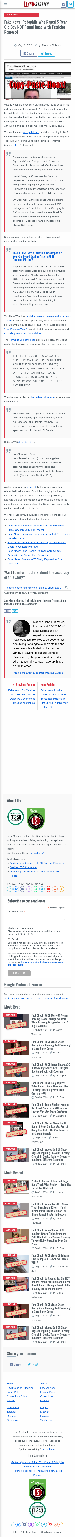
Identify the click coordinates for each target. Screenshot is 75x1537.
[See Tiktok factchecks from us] (10, 889)
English (44, 1407)
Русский (44, 1415)
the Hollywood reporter (42, 397)
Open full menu (5, 4)
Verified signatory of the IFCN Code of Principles (37, 863)
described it (24, 442)
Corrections (46, 1396)
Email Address (16, 911)
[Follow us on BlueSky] (16, 889)
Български (13, 1407)
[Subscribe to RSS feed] (61, 889)
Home (10, 1383)
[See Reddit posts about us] (55, 889)
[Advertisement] (37, 751)
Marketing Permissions (20, 928)
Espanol (11, 1411)
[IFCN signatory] (37, 1490)
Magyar (44, 1411)
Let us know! (37, 853)
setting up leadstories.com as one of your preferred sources (37, 998)
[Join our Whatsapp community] (35, 889)
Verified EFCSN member (24, 867)
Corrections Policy (17, 1396)
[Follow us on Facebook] (22, 889)
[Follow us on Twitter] (42, 889)
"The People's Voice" (15, 328)
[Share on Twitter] (15, 611)
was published (31, 132)
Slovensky (12, 1420)
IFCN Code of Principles (20, 1387)
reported (31, 487)
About (43, 1383)
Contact (44, 1400)
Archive (11, 1400)
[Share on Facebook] (7, 611)
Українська (46, 1420)
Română (11, 1415)
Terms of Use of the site (22, 339)
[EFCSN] (37, 1510)
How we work (47, 1387)
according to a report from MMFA (22, 333)
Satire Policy (14, 1392)
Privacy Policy (47, 1392)
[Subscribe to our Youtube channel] (48, 889)
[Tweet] (71, 4)
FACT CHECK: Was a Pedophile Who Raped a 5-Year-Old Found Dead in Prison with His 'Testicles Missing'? (38, 256)
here (17, 145)
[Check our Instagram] (29, 889)
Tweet (48, 53)
